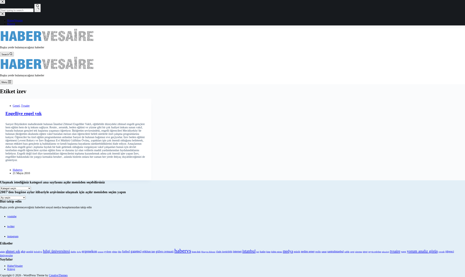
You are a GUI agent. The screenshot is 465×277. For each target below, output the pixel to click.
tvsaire (395, 251)
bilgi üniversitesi (56, 251)
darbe (73, 251)
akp (23, 251)
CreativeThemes (58, 275)
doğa (79, 252)
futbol (126, 251)
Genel (16, 105)
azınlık (29, 251)
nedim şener (308, 251)
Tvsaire (25, 105)
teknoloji (385, 252)
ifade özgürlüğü (224, 251)
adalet (2, 252)
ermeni (101, 252)
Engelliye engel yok (23, 113)
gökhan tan (148, 251)
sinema (358, 251)
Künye (11, 269)
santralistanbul (335, 251)
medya (288, 251)
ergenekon (89, 251)
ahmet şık (13, 251)
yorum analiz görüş (422, 251)
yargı (403, 251)
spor (365, 251)
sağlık (346, 252)
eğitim (114, 251)
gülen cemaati (165, 251)
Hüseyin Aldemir (208, 252)
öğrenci (449, 251)
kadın (263, 251)
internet (237, 251)
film (119, 251)
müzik (297, 251)
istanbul (249, 251)
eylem (107, 251)
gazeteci (136, 251)
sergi (352, 251)
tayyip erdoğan (374, 251)
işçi (257, 251)
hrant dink (196, 252)
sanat (324, 251)
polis (318, 251)
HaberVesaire (15, 265)
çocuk (442, 251)
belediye (38, 251)
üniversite (6, 255)
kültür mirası (276, 252)
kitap (268, 251)
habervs (182, 251)
